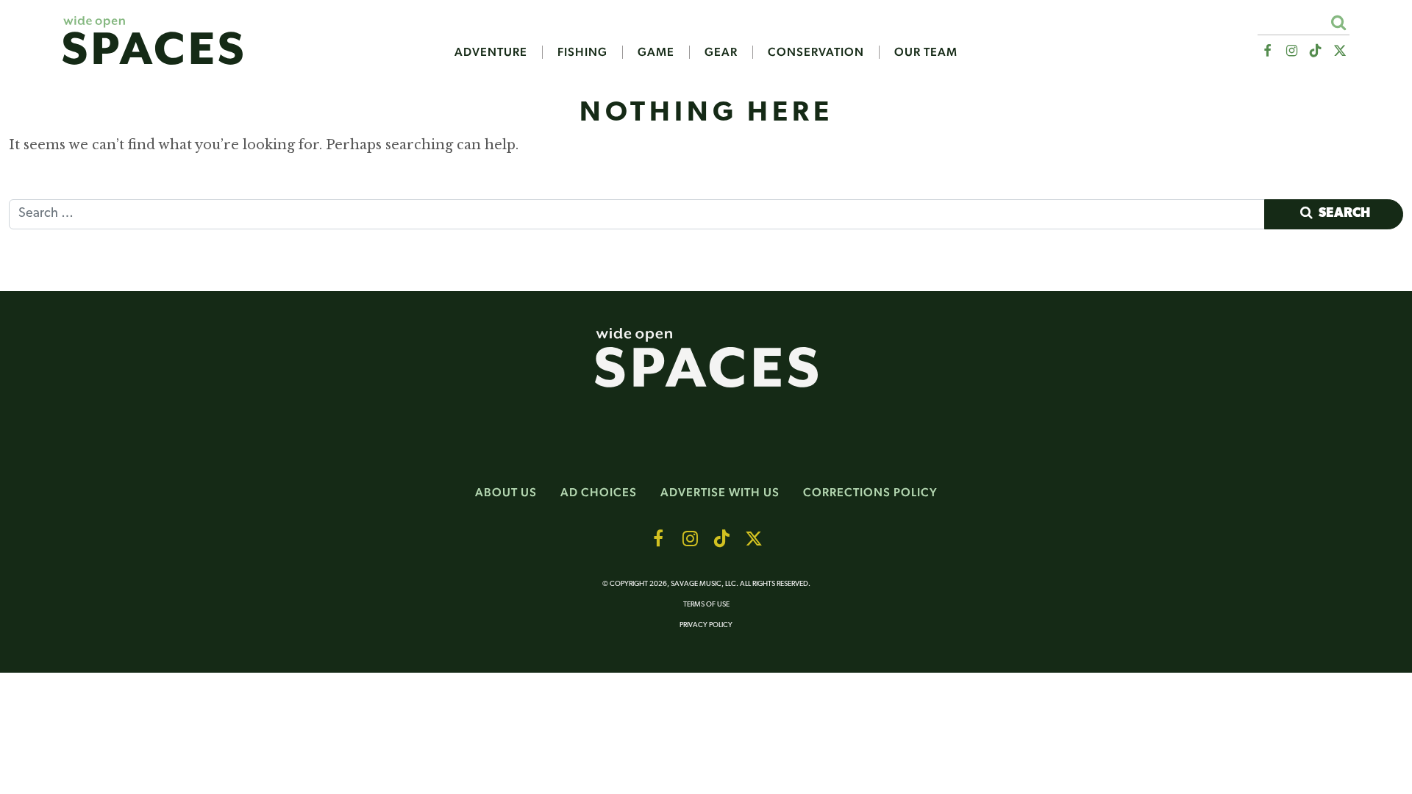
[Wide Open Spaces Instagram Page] (1291, 51)
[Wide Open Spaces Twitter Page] (1340, 51)
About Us (506, 492)
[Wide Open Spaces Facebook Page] (1267, 51)
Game (656, 52)
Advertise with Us (720, 492)
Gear (721, 52)
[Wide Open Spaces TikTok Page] (1316, 51)
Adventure (490, 52)
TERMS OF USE (706, 605)
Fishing (582, 52)
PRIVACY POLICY (706, 625)
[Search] (1338, 22)
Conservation (816, 52)
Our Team (926, 52)
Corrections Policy (870, 492)
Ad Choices (598, 492)
